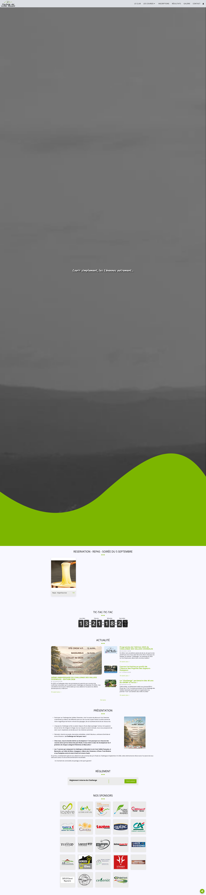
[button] (149, 3)
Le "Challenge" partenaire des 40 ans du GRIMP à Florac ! (136, 681)
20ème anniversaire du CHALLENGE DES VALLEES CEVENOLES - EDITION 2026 (74, 678)
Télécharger (130, 781)
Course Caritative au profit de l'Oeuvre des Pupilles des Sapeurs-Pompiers (135, 668)
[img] (63, 574)
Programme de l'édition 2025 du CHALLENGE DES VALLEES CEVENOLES (136, 648)
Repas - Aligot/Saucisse (59, 593)
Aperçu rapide (63, 589)
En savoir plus (55, 692)
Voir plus (103, 700)
